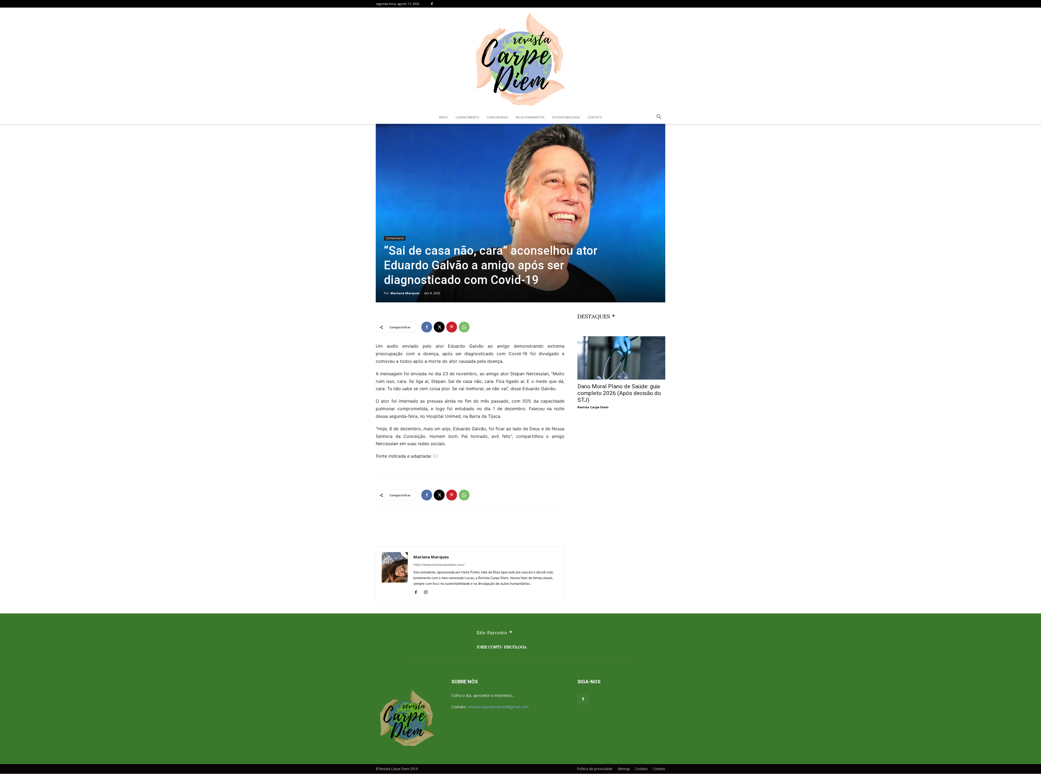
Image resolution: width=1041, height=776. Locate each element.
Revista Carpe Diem (592, 407)
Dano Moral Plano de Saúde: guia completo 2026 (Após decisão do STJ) (619, 393)
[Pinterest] (451, 327)
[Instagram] (427, 592)
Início (443, 117)
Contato (594, 117)
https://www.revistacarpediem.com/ (438, 565)
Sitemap (624, 769)
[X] (439, 327)
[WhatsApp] (464, 327)
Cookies (641, 769)
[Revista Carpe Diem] (520, 59)
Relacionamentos (530, 117)
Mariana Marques (405, 293)
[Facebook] (432, 4)
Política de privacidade (594, 769)
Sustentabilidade (566, 117)
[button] (658, 117)
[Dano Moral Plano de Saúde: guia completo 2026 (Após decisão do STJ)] (621, 358)
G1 (435, 456)
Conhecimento (467, 117)
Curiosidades (497, 117)
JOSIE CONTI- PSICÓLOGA (501, 647)
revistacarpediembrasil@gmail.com (498, 706)
